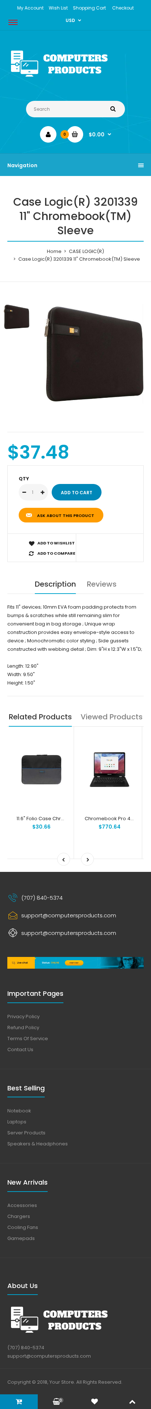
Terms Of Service (27, 1038)
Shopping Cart (89, 8)
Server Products (26, 1132)
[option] (94, 354)
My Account (30, 8)
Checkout (123, 8)
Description (55, 584)
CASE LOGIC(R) (86, 251)
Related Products (40, 717)
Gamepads (21, 1238)
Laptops (16, 1121)
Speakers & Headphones (37, 1143)
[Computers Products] (75, 78)
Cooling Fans (22, 1227)
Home (54, 251)
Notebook (19, 1110)
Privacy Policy (23, 1016)
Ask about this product (65, 515)
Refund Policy (23, 1027)
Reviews (102, 584)
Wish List (58, 8)
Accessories (22, 1205)
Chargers (18, 1216)
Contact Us (20, 1049)
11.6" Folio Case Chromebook (50, 818)
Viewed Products (112, 717)
